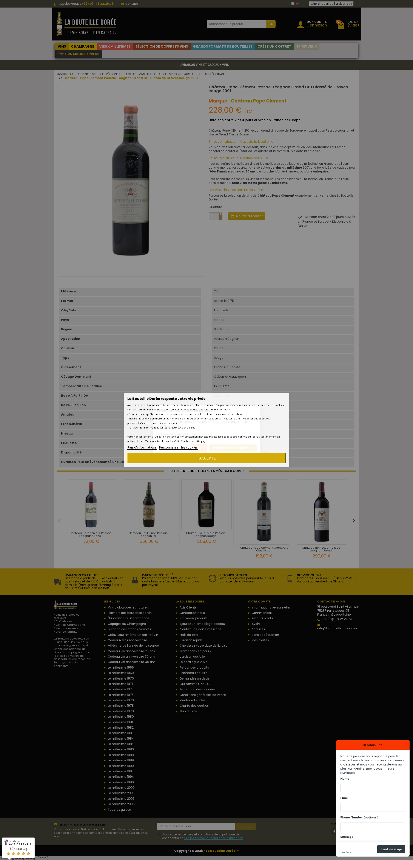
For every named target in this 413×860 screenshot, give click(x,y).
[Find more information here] (373, 798)
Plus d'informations (142, 447)
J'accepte (206, 458)
